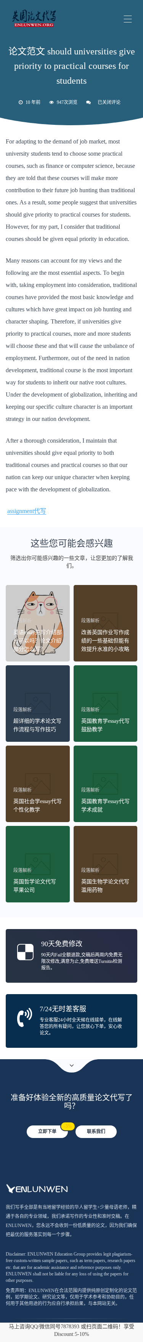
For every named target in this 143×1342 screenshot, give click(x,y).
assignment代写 (26, 511)
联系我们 (96, 1131)
